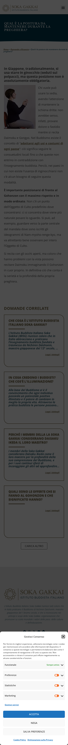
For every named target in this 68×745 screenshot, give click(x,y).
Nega (34, 722)
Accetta (34, 714)
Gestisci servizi (12, 704)
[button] (63, 636)
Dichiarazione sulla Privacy (40, 740)
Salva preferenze (34, 731)
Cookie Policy (19, 740)
